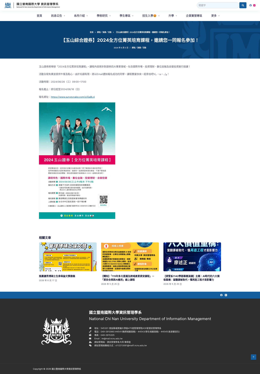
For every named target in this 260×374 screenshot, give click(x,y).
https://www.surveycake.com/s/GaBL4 (73, 96)
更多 (214, 15)
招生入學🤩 (149, 15)
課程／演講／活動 (139, 48)
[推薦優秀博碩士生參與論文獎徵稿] (68, 256)
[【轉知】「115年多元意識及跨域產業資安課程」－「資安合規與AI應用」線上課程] (130, 256)
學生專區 (125, 15)
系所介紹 (79, 15)
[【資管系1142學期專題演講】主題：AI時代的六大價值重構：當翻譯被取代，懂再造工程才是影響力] (192, 256)
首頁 (39, 15)
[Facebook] (250, 5)
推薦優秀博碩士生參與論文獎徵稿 (57, 276)
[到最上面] (253, 357)
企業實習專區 (194, 15)
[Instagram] (254, 5)
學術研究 (102, 15)
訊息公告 (56, 15)
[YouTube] (226, 295)
